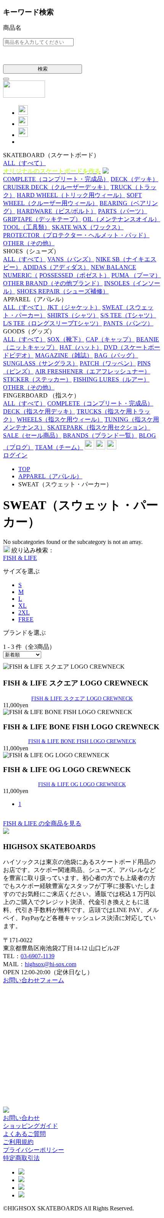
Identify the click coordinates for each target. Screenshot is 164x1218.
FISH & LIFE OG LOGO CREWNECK (82, 784)
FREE (26, 619)
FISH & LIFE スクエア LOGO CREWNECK (82, 698)
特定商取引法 (21, 1158)
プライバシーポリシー (33, 1150)
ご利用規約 (18, 1142)
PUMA (136, 275)
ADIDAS (56, 267)
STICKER (37, 379)
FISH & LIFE (20, 558)
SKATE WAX (88, 227)
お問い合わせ (21, 1118)
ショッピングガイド (30, 1126)
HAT (80, 347)
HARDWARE (56, 211)
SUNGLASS (40, 363)
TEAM (59, 447)
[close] (6, 79)
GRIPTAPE (42, 219)
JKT (74, 307)
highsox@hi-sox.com (50, 964)
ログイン (15, 455)
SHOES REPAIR (63, 291)
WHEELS (60, 419)
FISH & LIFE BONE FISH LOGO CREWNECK (82, 741)
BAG (116, 355)
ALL (24, 163)
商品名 (12, 27)
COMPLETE (56, 179)
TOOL (26, 227)
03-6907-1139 (38, 956)
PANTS (128, 323)
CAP (110, 339)
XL (22, 605)
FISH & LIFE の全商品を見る (42, 823)
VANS (70, 259)
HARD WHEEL (71, 195)
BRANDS (100, 435)
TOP (24, 469)
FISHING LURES (111, 379)
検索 (43, 69)
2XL (24, 612)
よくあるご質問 (24, 1134)
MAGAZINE (64, 355)
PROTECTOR (76, 235)
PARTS (122, 211)
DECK (134, 179)
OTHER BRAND (53, 283)
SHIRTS (73, 315)
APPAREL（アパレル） (50, 476)
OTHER (29, 243)
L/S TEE (52, 323)
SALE (32, 435)
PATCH (108, 363)
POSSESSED (74, 275)
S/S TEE (128, 315)
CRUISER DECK (56, 187)
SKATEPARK (98, 427)
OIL (121, 219)
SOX (65, 339)
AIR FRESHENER (92, 371)
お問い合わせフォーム (33, 980)
